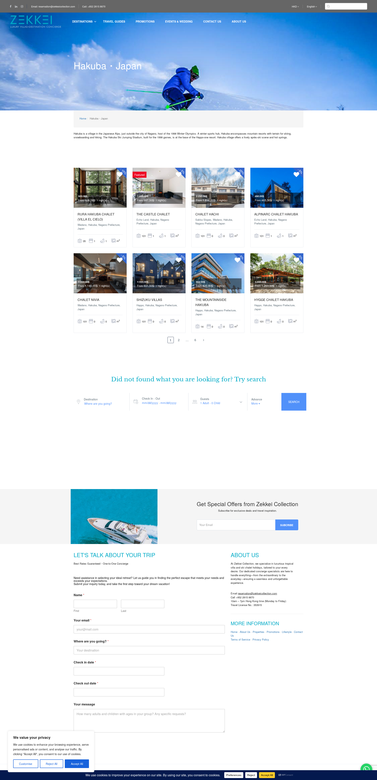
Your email (82, 620)
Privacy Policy (261, 639)
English (311, 6)
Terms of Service (240, 639)
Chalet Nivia (88, 299)
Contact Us (212, 21)
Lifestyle (287, 632)
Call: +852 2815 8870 (93, 6)
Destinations (82, 21)
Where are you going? (91, 641)
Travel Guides (114, 21)
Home (83, 118)
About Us (239, 21)
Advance (256, 399)
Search (293, 402)
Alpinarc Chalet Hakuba (276, 214)
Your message (84, 704)
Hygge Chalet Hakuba (273, 299)
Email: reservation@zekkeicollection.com (53, 6)
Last (123, 610)
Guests (204, 399)
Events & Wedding (179, 21)
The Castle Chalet (153, 214)
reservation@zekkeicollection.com (257, 593)
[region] (51, 751)
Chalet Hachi (207, 214)
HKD (294, 6)
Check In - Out (151, 398)
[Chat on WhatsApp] (366, 769)
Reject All (51, 764)
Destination (91, 399)
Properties (258, 632)
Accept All (77, 764)
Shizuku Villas (149, 299)
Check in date (85, 662)
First (76, 610)
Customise (25, 764)
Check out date (86, 683)
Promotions (145, 21)
